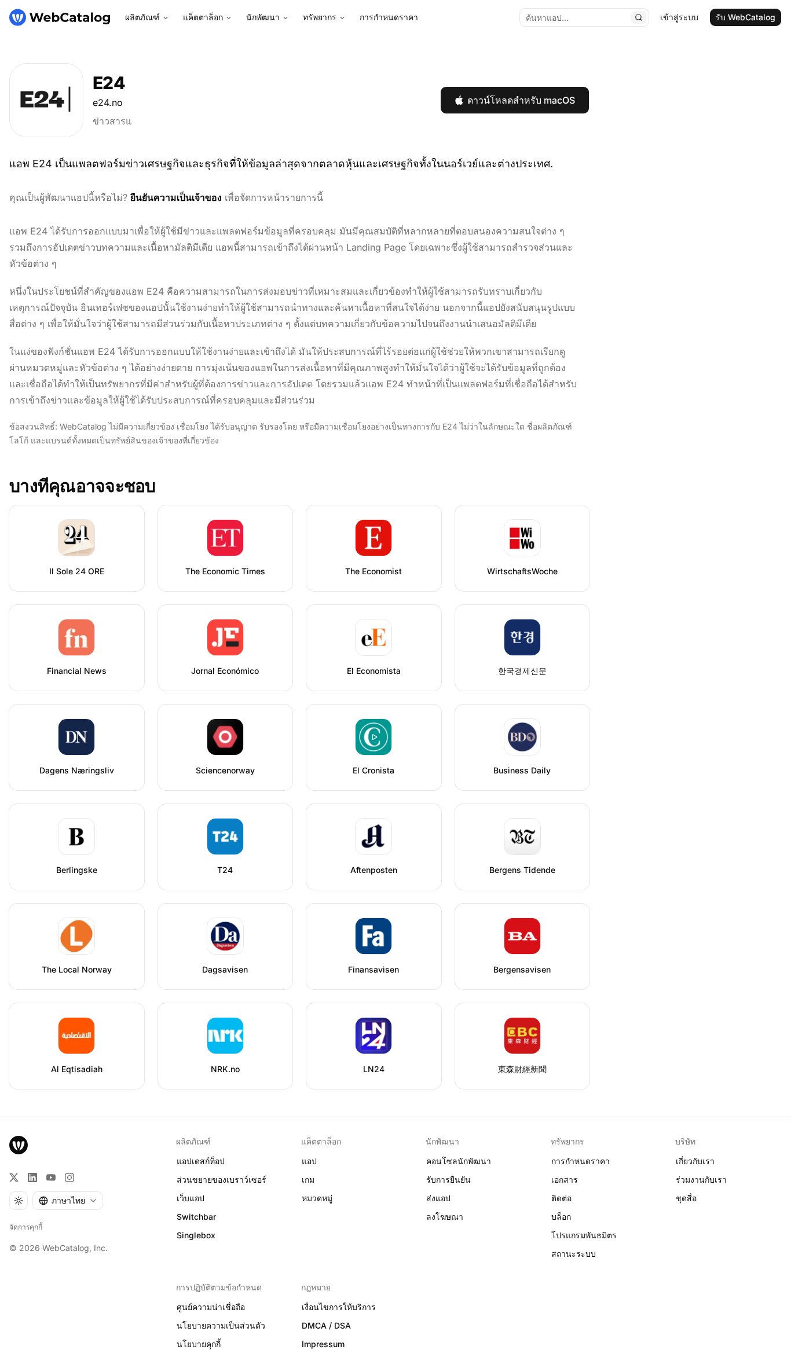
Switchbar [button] (196, 1216)
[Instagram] (69, 1177)
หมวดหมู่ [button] (317, 1198)
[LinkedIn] (32, 1177)
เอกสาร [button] (564, 1179)
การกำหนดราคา (389, 17)
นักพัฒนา (263, 17)
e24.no (108, 102)
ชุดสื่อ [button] (686, 1198)
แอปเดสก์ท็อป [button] (201, 1161)
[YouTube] (51, 1177)
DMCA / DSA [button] (326, 1325)
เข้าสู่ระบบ (679, 17)
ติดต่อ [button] (561, 1198)
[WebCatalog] (18, 1145)
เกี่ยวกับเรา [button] (695, 1161)
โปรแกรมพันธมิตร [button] (584, 1235)
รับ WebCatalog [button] (745, 17)
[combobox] (67, 1200)
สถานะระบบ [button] (573, 1254)
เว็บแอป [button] (190, 1198)
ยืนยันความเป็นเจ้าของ (176, 197)
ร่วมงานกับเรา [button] (701, 1179)
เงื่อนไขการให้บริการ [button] (339, 1307)
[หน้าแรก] (59, 17)
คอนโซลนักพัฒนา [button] (458, 1161)
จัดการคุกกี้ (25, 1227)
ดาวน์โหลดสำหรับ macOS (521, 100)
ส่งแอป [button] (438, 1198)
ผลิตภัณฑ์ (142, 17)
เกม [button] (308, 1179)
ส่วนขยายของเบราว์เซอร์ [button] (221, 1179)
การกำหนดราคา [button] (580, 1161)
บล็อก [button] (561, 1216)
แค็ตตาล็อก (203, 17)
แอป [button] (309, 1161)
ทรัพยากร (319, 17)
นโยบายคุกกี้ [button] (199, 1344)
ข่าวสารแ (112, 121)
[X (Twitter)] (14, 1177)
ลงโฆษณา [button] (444, 1216)
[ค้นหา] (639, 17)
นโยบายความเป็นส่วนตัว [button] (221, 1325)
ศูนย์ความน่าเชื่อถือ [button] (211, 1307)
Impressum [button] (323, 1344)
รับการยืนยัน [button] (448, 1179)
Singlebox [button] (196, 1235)
